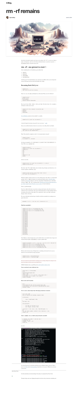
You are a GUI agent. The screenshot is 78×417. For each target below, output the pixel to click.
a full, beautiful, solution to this (44, 264)
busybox (28, 180)
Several (22, 116)
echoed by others (52, 179)
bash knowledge (33, 373)
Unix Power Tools (15, 371)
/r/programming (34, 367)
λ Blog (8, 3)
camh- (46, 123)
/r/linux (26, 367)
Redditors (26, 116)
